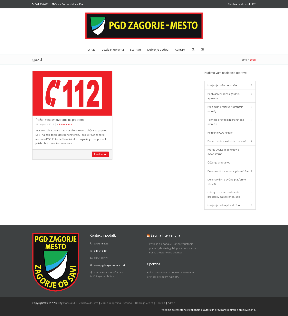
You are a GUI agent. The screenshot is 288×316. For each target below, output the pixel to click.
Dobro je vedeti (157, 49)
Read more (100, 154)
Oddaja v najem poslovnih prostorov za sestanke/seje (224, 194)
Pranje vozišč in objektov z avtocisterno (223, 152)
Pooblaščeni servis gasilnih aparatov (223, 96)
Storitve (135, 49)
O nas (91, 49)
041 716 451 (41, 4)
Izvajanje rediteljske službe (223, 205)
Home (243, 59)
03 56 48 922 (101, 243)
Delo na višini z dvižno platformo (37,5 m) (226, 182)
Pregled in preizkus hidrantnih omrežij (225, 109)
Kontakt (180, 49)
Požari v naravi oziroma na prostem (59, 120)
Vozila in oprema (113, 49)
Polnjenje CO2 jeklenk (220, 132)
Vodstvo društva (88, 303)
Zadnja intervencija (165, 235)
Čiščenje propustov (218, 162)
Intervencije (65, 124)
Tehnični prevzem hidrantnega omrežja (225, 122)
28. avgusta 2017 (44, 124)
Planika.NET (70, 303)
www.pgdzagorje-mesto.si (109, 265)
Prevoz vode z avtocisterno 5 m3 (226, 141)
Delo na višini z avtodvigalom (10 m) (228, 171)
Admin (171, 303)
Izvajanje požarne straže (222, 85)
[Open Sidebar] (202, 49)
